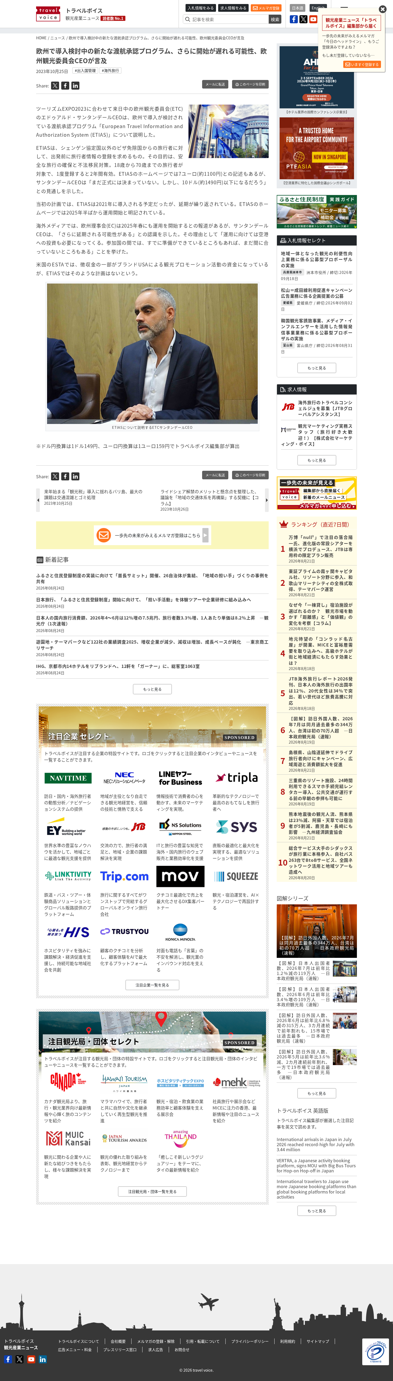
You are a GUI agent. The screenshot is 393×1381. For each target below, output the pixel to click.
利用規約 (287, 1341)
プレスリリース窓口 (120, 1349)
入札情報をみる (201, 7)
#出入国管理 (85, 70)
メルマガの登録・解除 (156, 1341)
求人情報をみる (233, 7)
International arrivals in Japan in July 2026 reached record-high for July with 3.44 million (316, 1144)
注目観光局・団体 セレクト (94, 1041)
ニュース (57, 37)
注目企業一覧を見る (152, 985)
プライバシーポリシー (250, 1341)
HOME (41, 37)
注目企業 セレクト (79, 736)
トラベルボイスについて (78, 1341)
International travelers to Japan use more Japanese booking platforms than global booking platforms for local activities (316, 1189)
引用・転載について (203, 1341)
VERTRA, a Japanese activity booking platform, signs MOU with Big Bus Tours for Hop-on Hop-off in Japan (316, 1165)
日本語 (297, 7)
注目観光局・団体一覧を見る (152, 1191)
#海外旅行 (110, 70)
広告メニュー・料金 (75, 1349)
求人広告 (155, 1349)
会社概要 (118, 1341)
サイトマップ (318, 1341)
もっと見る (152, 689)
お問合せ (182, 1349)
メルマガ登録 (268, 7)
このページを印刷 (252, 84)
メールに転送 (215, 84)
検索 (275, 19)
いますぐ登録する (364, 64)
